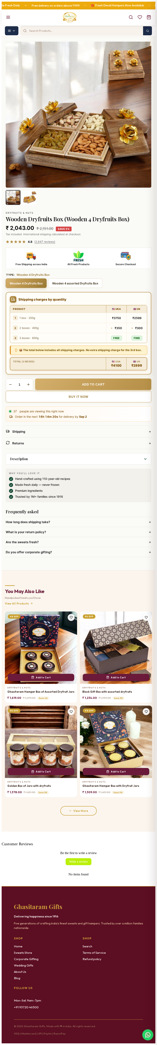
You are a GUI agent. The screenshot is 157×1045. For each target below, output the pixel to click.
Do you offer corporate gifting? (78, 552)
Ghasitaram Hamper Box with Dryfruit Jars (110, 785)
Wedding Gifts (23, 965)
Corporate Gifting (26, 959)
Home (18, 946)
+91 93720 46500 (26, 1007)
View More (80, 810)
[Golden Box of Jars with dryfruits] (41, 742)
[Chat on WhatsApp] (147, 1034)
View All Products (17, 603)
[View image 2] (29, 197)
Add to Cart (43, 677)
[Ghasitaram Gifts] (69, 17)
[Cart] (149, 17)
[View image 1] (13, 197)
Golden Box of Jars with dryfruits (29, 785)
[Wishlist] (140, 17)
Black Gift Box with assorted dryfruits (107, 691)
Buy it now (78, 396)
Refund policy (92, 959)
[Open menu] (8, 17)
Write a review (78, 861)
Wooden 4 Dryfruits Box (26, 283)
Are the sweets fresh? (78, 542)
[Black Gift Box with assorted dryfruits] (116, 647)
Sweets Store (23, 953)
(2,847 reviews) (44, 241)
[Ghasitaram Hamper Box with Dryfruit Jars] (116, 742)
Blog (17, 978)
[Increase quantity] (28, 384)
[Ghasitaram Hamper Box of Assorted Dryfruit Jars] (41, 647)
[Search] (131, 17)
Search (87, 946)
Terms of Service (94, 953)
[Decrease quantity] (10, 384)
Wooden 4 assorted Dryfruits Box (75, 283)
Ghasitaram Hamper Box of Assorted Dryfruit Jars (40, 691)
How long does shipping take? (78, 521)
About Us (20, 972)
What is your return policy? (78, 531)
